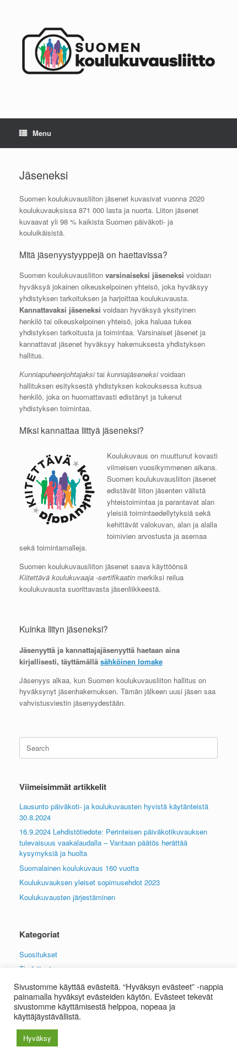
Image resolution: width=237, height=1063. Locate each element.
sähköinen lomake (131, 661)
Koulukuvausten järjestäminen (67, 897)
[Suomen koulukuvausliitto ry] (118, 51)
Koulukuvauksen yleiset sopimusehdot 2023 (89, 882)
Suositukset (38, 954)
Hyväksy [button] (37, 1038)
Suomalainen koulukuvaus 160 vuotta (79, 868)
